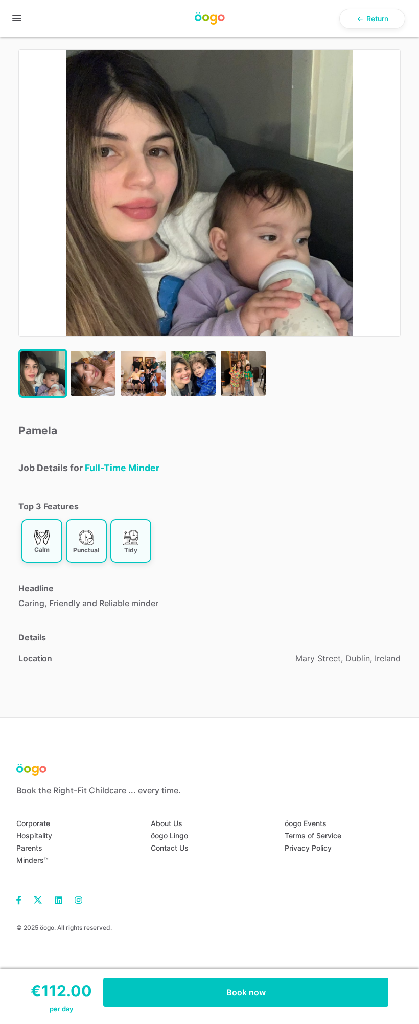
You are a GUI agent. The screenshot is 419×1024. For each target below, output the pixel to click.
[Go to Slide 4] (193, 373)
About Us (166, 823)
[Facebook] (22, 899)
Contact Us (170, 847)
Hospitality (34, 835)
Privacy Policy (308, 847)
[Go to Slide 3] (143, 373)
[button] (209, 193)
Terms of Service (313, 835)
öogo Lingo (169, 835)
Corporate (33, 823)
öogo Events (306, 823)
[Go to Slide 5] (243, 373)
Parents (29, 847)
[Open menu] (17, 18)
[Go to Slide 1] (42, 373)
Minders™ (32, 860)
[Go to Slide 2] (93, 373)
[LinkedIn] (58, 899)
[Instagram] (75, 899)
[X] (38, 899)
